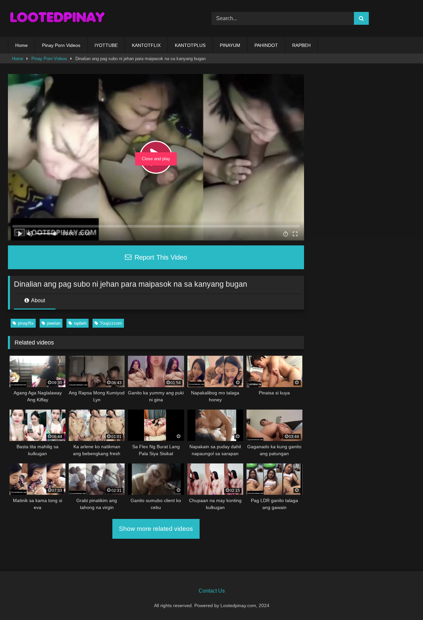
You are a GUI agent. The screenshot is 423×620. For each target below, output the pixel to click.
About (37, 300)
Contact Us (212, 591)
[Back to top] (402, 600)
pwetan (53, 323)
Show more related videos (156, 528)
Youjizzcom (111, 323)
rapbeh (80, 323)
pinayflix (26, 323)
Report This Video (160, 257)
